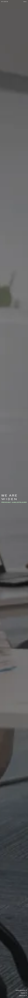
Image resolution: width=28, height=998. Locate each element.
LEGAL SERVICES (20, 990)
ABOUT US (22, 995)
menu (24, 1)
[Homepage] (4, 1)
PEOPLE (23, 993)
